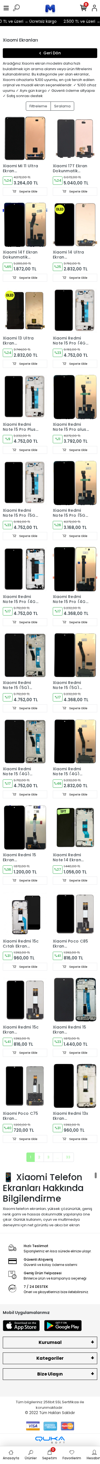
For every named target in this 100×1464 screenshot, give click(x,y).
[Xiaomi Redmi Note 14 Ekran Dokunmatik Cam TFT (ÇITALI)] (75, 827)
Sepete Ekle (28, 191)
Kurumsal (50, 1342)
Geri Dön (52, 53)
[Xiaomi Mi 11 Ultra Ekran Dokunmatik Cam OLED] (25, 138)
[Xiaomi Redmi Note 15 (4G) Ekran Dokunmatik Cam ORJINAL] (75, 741)
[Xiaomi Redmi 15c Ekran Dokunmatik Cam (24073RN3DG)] (25, 999)
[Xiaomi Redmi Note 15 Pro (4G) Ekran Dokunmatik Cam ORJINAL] (75, 569)
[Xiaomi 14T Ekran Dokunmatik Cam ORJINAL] (25, 224)
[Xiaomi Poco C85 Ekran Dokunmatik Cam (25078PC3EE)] (75, 913)
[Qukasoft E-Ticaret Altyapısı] (50, 1440)
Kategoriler (50, 1358)
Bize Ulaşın (50, 1374)
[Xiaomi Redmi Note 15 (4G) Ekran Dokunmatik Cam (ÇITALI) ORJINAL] (25, 741)
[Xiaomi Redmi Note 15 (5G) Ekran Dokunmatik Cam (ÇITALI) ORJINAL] (25, 655)
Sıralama (62, 106)
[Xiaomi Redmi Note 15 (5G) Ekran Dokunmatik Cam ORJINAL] (75, 655)
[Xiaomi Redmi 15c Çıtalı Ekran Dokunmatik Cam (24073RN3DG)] (25, 913)
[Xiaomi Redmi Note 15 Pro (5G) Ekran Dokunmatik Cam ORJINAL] (75, 483)
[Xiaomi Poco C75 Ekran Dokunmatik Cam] (25, 1086)
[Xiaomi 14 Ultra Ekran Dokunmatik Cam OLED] (75, 224)
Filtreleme (38, 106)
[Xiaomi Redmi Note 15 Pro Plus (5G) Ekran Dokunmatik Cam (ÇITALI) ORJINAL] (25, 397)
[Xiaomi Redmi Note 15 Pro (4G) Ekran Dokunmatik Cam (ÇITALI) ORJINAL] (75, 310)
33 (68, 1157)
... (57, 1157)
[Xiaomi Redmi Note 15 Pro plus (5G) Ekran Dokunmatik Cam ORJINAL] (75, 397)
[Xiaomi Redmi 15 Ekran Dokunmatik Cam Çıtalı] (75, 999)
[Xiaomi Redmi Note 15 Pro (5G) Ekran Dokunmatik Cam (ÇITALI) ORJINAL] (25, 483)
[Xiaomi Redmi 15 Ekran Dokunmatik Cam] (25, 827)
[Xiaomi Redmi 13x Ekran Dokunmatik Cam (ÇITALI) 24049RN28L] (75, 1086)
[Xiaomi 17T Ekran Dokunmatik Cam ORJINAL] (75, 138)
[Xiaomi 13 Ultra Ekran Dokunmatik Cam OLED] (25, 310)
